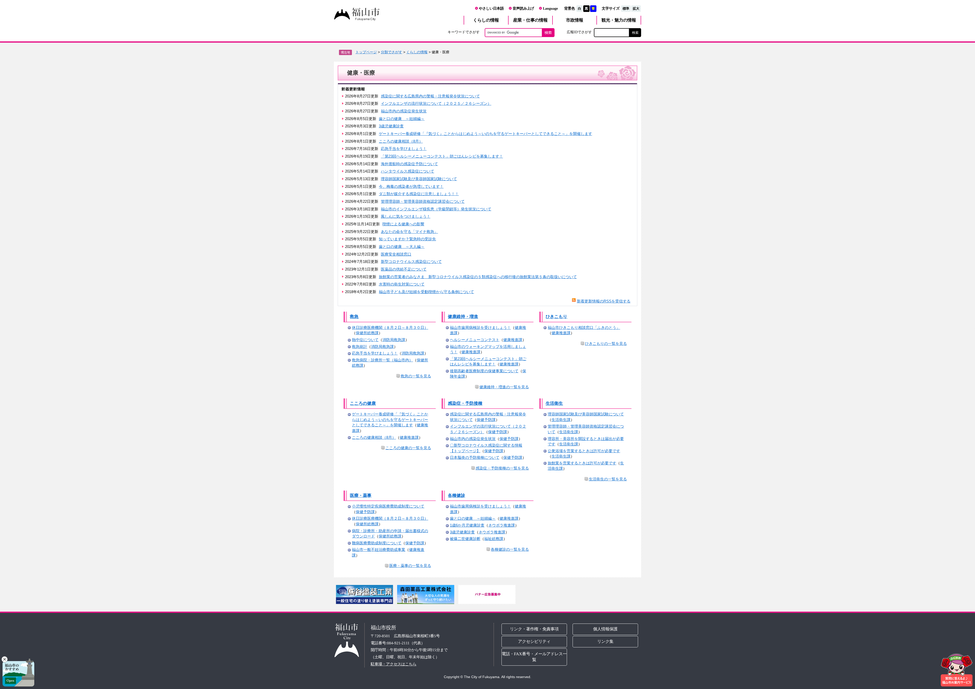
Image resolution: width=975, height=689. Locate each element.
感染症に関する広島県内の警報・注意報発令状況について (430, 96)
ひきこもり (556, 316)
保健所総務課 (367, 333)
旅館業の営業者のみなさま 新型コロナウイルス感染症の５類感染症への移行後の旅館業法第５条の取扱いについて (478, 277)
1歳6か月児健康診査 (467, 525)
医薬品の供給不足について (404, 269)
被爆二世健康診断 (465, 538)
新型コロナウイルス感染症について (411, 261)
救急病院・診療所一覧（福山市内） (382, 360)
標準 (626, 8)
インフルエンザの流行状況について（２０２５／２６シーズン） (436, 103)
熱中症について (365, 340)
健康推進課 (512, 340)
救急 (354, 316)
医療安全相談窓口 (396, 254)
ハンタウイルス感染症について (407, 171)
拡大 (636, 8)
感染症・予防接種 (465, 403)
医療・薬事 (360, 495)
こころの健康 (363, 403)
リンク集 (605, 641)
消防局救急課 (393, 340)
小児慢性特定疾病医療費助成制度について (388, 506)
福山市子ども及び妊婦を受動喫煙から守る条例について (426, 292)
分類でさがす (391, 52)
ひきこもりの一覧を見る (606, 343)
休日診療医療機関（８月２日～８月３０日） (390, 327)
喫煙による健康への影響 (403, 224)
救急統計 (359, 346)
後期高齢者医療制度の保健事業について (484, 371)
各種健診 (456, 495)
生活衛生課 (561, 419)
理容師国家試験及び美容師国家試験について (419, 179)
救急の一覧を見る (416, 376)
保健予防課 (486, 419)
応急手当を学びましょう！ (404, 148)
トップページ (366, 52)
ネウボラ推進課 (501, 525)
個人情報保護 (605, 629)
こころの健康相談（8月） (401, 141)
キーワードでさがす (464, 32)
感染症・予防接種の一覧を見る (502, 468)
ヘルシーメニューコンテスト (474, 340)
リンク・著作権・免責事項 (534, 629)
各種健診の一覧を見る (510, 549)
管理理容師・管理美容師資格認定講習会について (423, 201)
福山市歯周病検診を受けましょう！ (480, 327)
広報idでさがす (579, 32)
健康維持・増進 (463, 316)
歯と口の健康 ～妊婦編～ (402, 118)
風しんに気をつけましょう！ (405, 216)
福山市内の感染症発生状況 (404, 111)
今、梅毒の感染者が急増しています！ (411, 186)
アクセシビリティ (534, 641)
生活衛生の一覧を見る (608, 479)
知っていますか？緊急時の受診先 (407, 239)
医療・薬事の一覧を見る (410, 565)
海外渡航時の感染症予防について (409, 164)
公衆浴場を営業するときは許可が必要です (584, 451)
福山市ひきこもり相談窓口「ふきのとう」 (584, 327)
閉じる (5, 659)
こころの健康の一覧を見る (408, 448)
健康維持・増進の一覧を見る (504, 387)
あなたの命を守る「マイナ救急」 (409, 231)
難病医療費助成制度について (376, 543)
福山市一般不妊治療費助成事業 (378, 549)
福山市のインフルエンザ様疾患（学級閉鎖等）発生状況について (436, 209)
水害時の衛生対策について (402, 284)
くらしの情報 (417, 52)
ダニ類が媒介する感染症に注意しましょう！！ (419, 194)
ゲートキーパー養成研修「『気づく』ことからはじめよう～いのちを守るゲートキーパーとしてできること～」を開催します (485, 133)
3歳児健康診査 (391, 126)
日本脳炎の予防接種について (474, 457)
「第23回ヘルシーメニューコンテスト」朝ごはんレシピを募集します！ (442, 156)
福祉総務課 (493, 538)
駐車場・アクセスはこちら (393, 664)
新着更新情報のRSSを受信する (603, 301)
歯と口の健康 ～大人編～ (402, 246)
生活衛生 (554, 403)
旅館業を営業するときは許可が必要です (582, 463)
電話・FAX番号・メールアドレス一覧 (534, 656)
